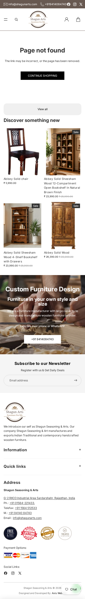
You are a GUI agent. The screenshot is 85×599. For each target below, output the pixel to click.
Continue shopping (42, 75)
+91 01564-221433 (22, 503)
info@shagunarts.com (22, 4)
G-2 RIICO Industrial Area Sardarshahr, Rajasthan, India (39, 498)
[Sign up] (76, 380)
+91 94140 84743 (20, 513)
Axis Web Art (59, 593)
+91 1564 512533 (26, 508)
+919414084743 (56, 4)
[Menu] (5, 19)
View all (43, 109)
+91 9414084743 (42, 339)
